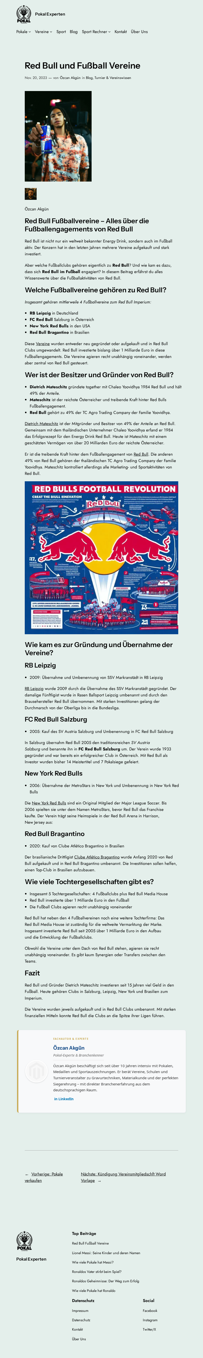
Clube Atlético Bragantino (97, 857)
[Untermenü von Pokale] (29, 31)
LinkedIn (64, 1099)
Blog (89, 77)
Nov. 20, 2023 (36, 77)
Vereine (43, 344)
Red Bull (141, 454)
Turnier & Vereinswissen (113, 77)
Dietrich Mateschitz (41, 424)
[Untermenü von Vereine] (51, 31)
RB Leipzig (34, 688)
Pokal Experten (50, 14)
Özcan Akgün (70, 77)
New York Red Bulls (49, 803)
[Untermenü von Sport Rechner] (109, 31)
